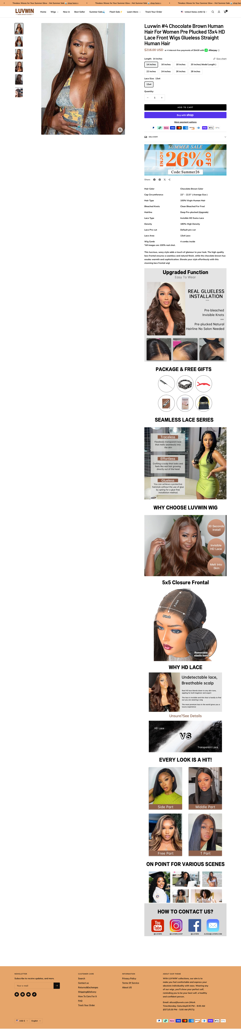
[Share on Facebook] (154, 179)
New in (66, 11)
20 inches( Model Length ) (203, 64)
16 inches (166, 64)
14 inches (151, 64)
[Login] (219, 11)
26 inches (180, 71)
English (35, 1021)
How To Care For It (87, 996)
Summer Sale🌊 (97, 11)
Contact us (83, 983)
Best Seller (79, 11)
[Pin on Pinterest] (159, 179)
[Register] (57, 986)
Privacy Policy (129, 978)
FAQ (80, 1000)
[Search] (212, 11)
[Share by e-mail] (169, 179)
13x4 (148, 84)
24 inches (166, 71)
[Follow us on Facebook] (17, 994)
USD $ (22, 1021)
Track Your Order (153, 11)
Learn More (133, 11)
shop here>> (51, 3)
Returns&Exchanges (88, 987)
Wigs (53, 11)
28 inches (195, 71)
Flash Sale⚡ (116, 11)
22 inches (151, 71)
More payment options (185, 122)
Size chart (221, 58)
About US (127, 987)
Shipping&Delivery (87, 991)
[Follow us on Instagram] (22, 994)
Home (43, 11)
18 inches (180, 64)
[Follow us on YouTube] (28, 994)
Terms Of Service (130, 983)
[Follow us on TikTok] (34, 994)
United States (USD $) (194, 12)
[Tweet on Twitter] (165, 179)
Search (81, 978)
